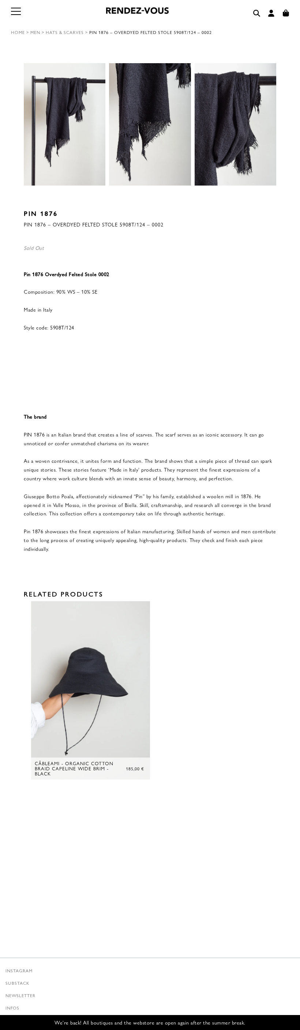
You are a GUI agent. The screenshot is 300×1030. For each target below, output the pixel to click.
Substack (17, 983)
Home (18, 32)
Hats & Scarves (65, 32)
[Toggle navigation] (16, 15)
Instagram (19, 970)
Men (35, 32)
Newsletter (20, 995)
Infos (12, 1007)
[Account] (271, 13)
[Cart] (286, 13)
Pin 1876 (41, 213)
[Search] (256, 13)
